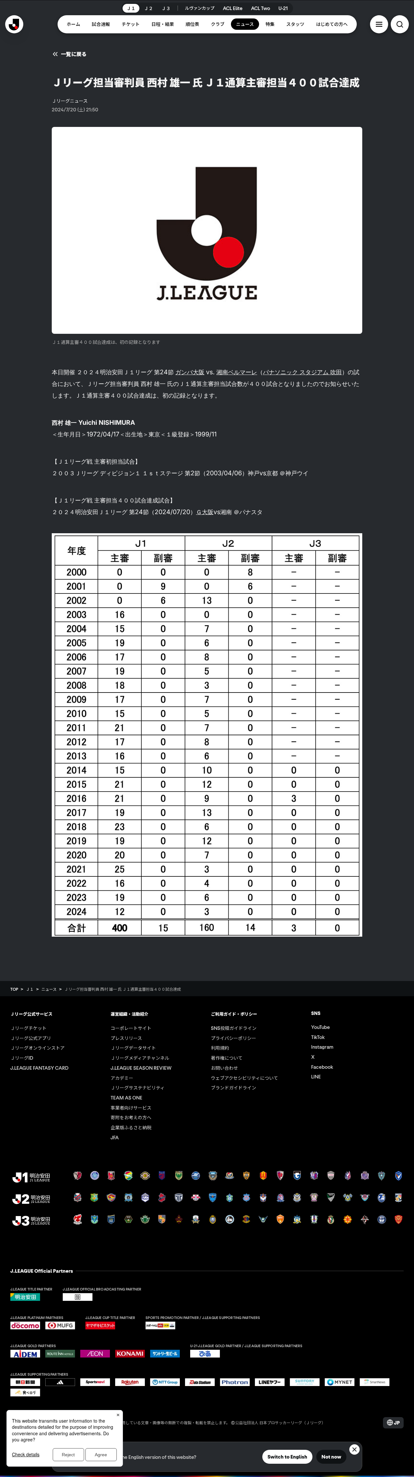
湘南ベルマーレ (236, 372)
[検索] (400, 24)
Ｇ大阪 (204, 512)
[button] (379, 24)
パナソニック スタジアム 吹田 (302, 372)
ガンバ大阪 (189, 372)
